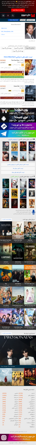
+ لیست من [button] (3, 62)
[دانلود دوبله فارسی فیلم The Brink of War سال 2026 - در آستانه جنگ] (5, 193)
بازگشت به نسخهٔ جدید (18, 10)
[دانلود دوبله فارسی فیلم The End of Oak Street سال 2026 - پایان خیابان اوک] (31, 156)
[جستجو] (13, 15)
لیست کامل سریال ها (18, 168)
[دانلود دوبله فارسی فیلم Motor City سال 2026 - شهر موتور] (14, 193)
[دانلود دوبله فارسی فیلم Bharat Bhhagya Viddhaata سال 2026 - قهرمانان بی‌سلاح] (22, 203)
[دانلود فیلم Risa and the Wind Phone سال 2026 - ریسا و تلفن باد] (22, 156)
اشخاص (22, 20)
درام (20, 67)
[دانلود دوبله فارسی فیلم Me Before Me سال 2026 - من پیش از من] (5, 203)
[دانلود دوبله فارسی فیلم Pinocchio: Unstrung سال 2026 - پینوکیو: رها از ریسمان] (14, 203)
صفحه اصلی (30, 20)
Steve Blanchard (14, 20)
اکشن (23, 67)
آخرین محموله (20, 62)
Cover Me (19, 86)
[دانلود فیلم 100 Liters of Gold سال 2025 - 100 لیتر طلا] (14, 146)
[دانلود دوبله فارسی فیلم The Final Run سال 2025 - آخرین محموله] (30, 67)
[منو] (3, 15)
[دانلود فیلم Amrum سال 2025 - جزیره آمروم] (14, 156)
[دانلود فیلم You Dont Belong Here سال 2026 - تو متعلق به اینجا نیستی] (5, 146)
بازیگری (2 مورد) (30, 48)
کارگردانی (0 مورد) (18, 48)
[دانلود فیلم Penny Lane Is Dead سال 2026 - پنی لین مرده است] (22, 146)
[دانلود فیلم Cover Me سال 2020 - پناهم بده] (30, 93)
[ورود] (8, 15)
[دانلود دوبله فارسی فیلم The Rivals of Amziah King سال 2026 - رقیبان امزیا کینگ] (31, 203)
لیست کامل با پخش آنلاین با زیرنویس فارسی (18, 164)
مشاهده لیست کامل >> (6, 219)
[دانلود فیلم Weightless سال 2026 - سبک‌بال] (5, 156)
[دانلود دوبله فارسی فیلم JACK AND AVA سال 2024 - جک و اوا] (31, 193)
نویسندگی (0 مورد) (7, 48)
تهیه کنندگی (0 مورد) (18, 51)
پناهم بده (22, 88)
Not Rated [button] (3, 60)
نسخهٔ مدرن (9, 5)
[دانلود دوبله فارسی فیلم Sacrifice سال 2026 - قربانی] (14, 183)
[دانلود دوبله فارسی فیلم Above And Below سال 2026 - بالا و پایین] (22, 193)
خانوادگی (22, 93)
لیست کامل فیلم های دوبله (18, 172)
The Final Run (17, 60)
